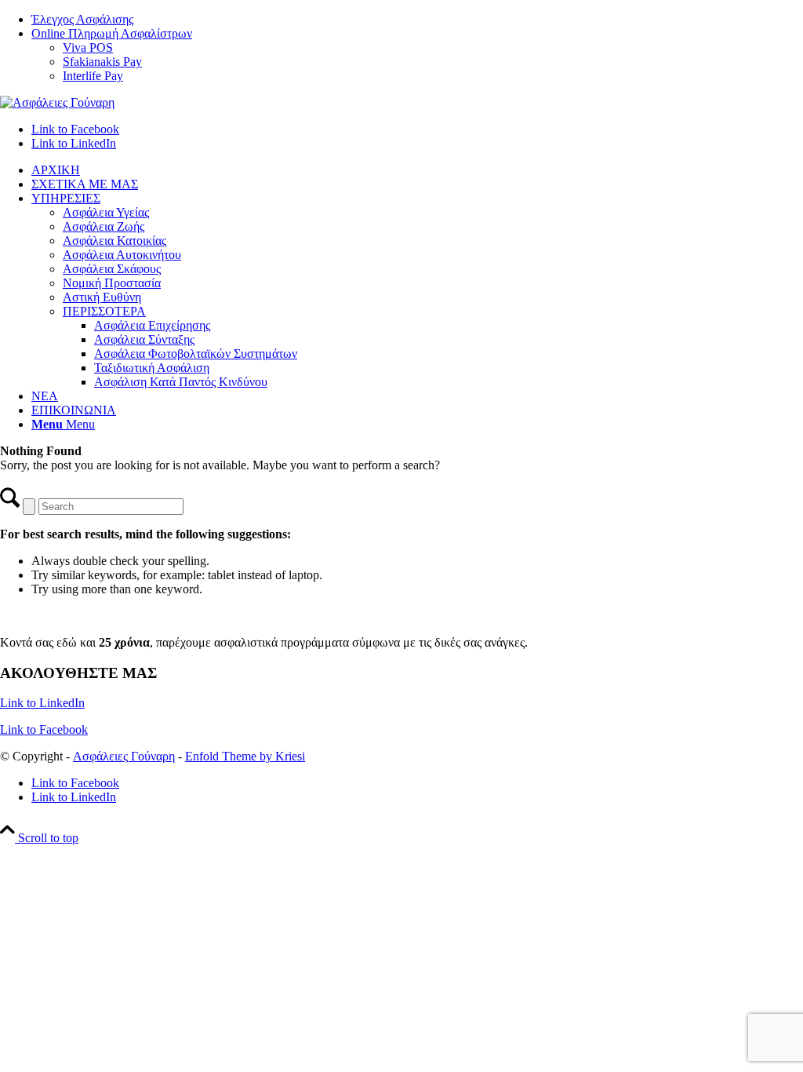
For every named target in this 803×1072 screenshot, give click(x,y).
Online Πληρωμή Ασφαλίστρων (111, 33)
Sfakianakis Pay (102, 61)
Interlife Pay (93, 75)
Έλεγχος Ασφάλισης (82, 19)
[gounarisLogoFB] (57, 102)
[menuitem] (417, 20)
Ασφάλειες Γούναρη (124, 756)
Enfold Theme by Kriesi (245, 756)
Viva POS (88, 47)
